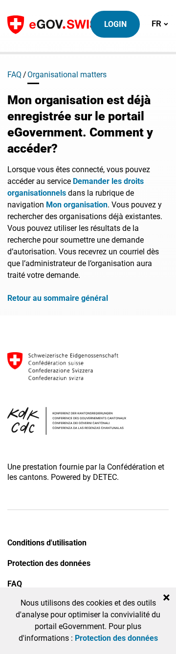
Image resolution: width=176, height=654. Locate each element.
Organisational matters (67, 74)
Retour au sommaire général (57, 298)
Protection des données (48, 563)
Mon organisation (77, 204)
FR (160, 23)
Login (115, 24)
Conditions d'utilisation (47, 542)
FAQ (14, 74)
